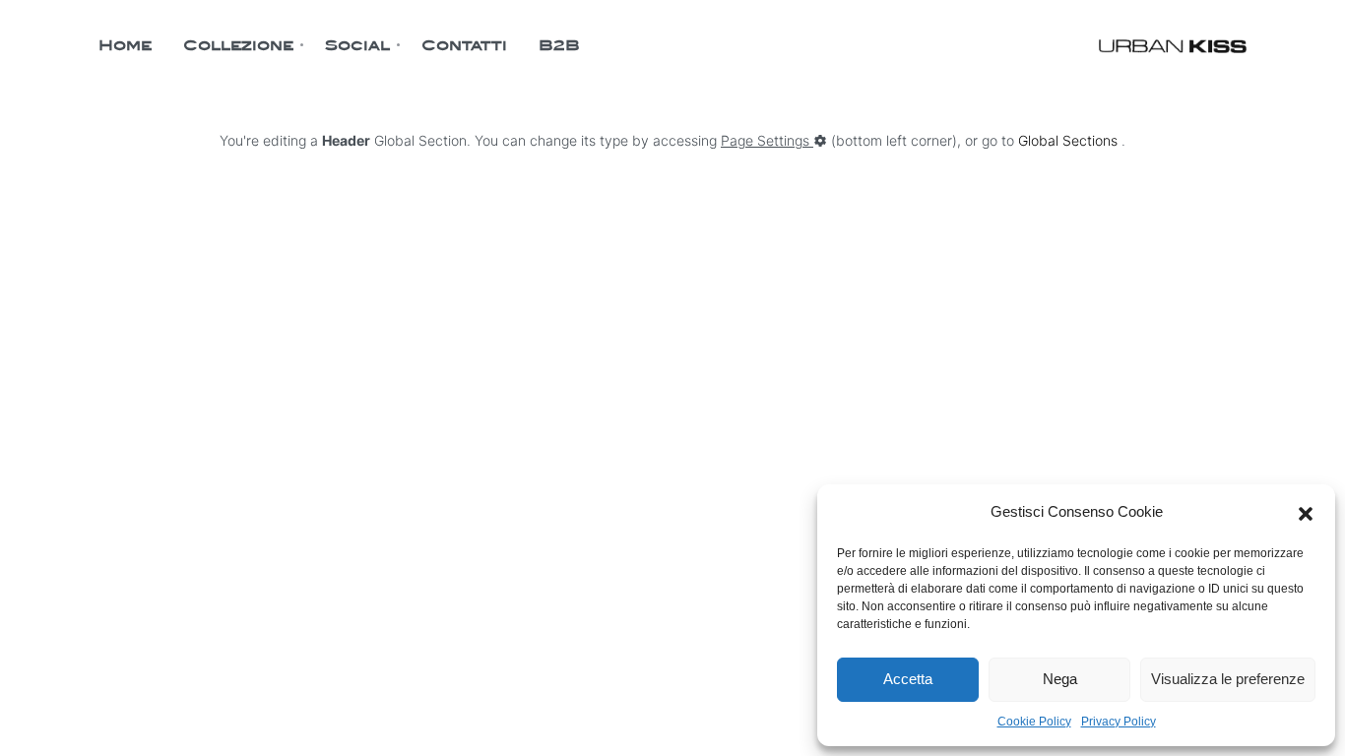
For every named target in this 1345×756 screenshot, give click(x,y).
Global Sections (1068, 140)
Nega (1060, 678)
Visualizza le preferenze (1228, 678)
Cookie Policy (1034, 721)
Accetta (907, 678)
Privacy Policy (1118, 721)
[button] (1305, 512)
